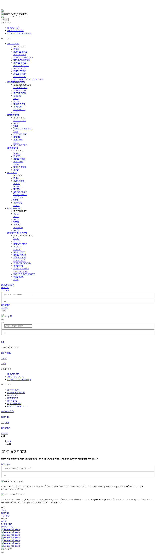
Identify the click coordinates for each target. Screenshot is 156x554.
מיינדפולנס (18, 265)
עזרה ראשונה (19, 167)
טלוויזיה (16, 189)
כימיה (16, 216)
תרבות (16, 205)
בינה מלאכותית (20, 87)
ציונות (16, 142)
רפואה (16, 169)
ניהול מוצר (18, 197)
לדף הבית (5, 464)
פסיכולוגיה (18, 139)
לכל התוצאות (7, 284)
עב (3, 310)
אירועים (5, 287)
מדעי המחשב (19, 90)
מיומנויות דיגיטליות (22, 263)
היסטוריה (17, 186)
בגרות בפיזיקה (19, 62)
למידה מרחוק (19, 71)
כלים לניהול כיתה (21, 65)
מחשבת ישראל (20, 194)
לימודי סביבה (19, 158)
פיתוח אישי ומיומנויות (17, 233)
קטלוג (4, 19)
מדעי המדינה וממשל (22, 128)
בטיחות (16, 241)
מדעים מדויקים (14, 208)
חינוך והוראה (13, 43)
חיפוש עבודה (19, 252)
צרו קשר (5, 290)
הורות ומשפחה (20, 244)
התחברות (5, 305)
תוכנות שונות (19, 109)
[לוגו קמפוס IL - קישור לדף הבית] (2, 11)
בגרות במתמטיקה (21, 60)
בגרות (16, 49)
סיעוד (16, 164)
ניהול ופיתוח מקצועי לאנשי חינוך (28, 79)
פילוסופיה (17, 202)
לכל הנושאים (13, 27)
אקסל (16, 238)
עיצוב (15, 200)
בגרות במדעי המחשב (23, 57)
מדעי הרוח (12, 172)
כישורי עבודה (19, 255)
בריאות (16, 156)
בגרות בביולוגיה (20, 51)
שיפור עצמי (18, 276)
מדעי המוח (18, 161)
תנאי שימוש (6, 524)
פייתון (16, 101)
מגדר (15, 126)
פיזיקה (16, 230)
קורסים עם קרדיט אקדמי (19, 33)
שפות (15, 279)
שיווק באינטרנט (20, 271)
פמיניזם (16, 137)
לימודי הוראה (19, 68)
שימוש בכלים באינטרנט (24, 274)
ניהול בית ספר (19, 76)
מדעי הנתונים (19, 93)
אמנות (16, 178)
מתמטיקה (18, 227)
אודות (4, 521)
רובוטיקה (17, 106)
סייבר (15, 98)
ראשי (9, 441)
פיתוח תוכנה (19, 104)
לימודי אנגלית (19, 257)
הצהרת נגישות (7, 526)
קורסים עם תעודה (15, 30)
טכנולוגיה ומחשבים (16, 82)
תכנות (16, 112)
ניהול (15, 131)
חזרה (3, 363)
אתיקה (16, 183)
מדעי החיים (12, 148)
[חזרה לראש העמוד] (2, 552)
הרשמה (4, 307)
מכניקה (16, 224)
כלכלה (16, 123)
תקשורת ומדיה (20, 145)
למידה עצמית (19, 73)
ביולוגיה (16, 153)
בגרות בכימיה (19, 54)
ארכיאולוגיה (19, 180)
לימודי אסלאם (20, 191)
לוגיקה (16, 219)
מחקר (16, 222)
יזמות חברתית (19, 120)
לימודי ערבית (19, 260)
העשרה (16, 246)
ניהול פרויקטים (20, 134)
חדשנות (17, 249)
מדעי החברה (13, 115)
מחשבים (17, 95)
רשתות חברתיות (21, 268)
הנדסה (16, 213)
